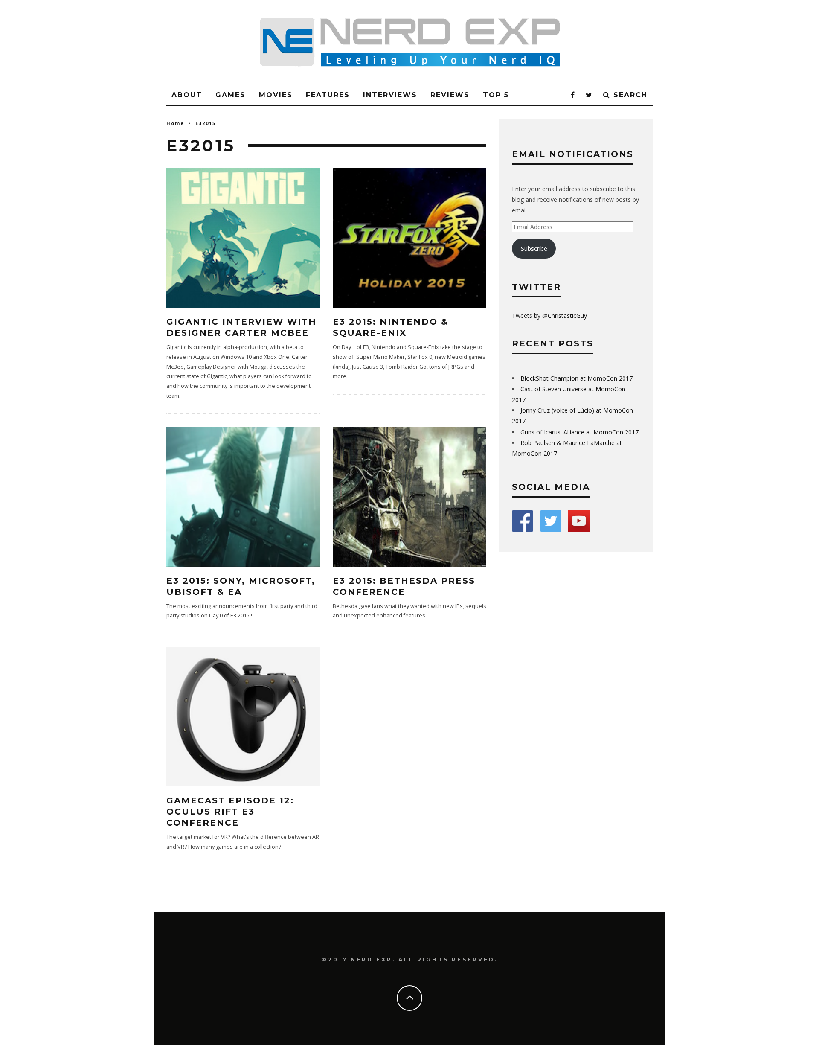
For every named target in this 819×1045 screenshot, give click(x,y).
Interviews (390, 95)
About (186, 95)
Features (328, 95)
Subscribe (534, 249)
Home (175, 123)
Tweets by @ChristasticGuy (549, 315)
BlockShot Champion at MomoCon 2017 (576, 378)
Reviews (450, 95)
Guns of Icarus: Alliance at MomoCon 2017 (579, 432)
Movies (276, 95)
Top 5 (496, 95)
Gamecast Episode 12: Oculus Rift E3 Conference (230, 811)
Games (230, 95)
